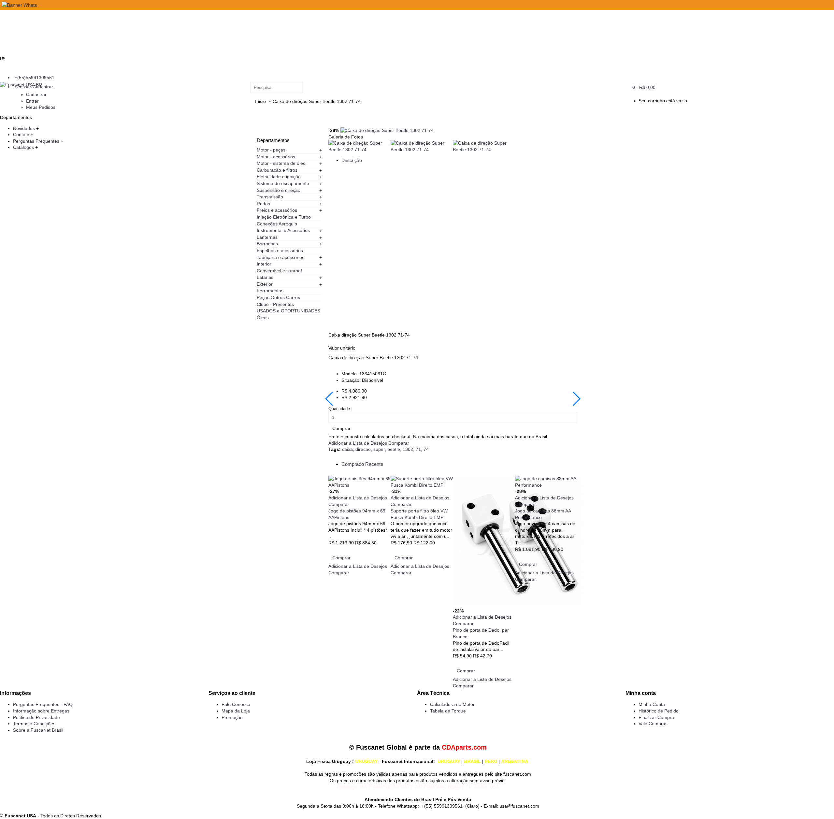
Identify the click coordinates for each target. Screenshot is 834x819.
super (379, 449)
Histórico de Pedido (659, 710)
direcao (363, 449)
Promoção (232, 717)
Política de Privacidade (36, 717)
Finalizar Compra (656, 717)
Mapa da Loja (236, 710)
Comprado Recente (362, 464)
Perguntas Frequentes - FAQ (43, 704)
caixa (347, 449)
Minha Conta (652, 704)
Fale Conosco (236, 704)
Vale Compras (653, 723)
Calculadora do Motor (452, 704)
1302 (408, 449)
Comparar (398, 443)
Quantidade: (339, 408)
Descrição (351, 160)
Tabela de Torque (448, 710)
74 (426, 449)
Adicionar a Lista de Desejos (357, 443)
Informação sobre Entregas (41, 710)
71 (418, 449)
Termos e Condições (34, 723)
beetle (393, 449)
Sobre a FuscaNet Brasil (38, 730)
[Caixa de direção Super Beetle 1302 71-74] (387, 130)
